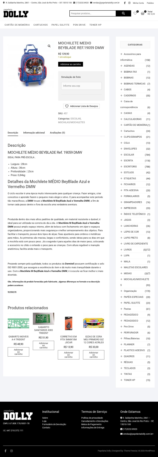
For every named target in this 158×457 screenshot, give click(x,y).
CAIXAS (128, 113)
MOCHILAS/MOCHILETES (71, 122)
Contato (46, 427)
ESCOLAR (76, 118)
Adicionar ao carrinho (70, 64)
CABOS (127, 89)
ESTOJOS (129, 172)
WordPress (150, 451)
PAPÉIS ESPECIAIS (133, 297)
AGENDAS (129, 65)
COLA (127, 142)
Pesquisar (123, 13)
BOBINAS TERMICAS (134, 83)
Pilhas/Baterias (132, 338)
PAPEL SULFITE (60, 25)
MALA (127, 261)
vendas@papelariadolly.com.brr (138, 434)
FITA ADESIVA (131, 190)
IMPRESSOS (130, 208)
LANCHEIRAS (131, 226)
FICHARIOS (129, 184)
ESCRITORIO (130, 166)
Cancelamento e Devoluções (94, 421)
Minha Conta (138, 3)
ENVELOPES (130, 148)
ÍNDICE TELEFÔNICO (135, 214)
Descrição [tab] (13, 132)
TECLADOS (129, 368)
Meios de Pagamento (91, 424)
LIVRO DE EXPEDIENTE (136, 243)
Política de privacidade (92, 418)
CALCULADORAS (132, 119)
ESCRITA (128, 160)
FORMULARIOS (131, 196)
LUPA (126, 255)
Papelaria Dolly (104, 451)
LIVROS (128, 249)
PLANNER (129, 344)
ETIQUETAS (130, 178)
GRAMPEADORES (133, 202)
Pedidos (150, 3)
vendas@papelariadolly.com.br (106, 3)
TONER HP (95, 25)
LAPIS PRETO (131, 237)
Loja (44, 421)
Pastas (127, 308)
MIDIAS (128, 273)
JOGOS (127, 220)
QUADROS (129, 356)
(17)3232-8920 (82, 3)
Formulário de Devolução (54, 424)
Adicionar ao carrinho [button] (18, 351)
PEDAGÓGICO (131, 314)
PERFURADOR (131, 332)
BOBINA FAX (130, 71)
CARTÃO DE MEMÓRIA (17, 25)
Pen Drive (79, 25)
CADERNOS (130, 95)
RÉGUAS (128, 362)
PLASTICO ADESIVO (134, 350)
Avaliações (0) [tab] (57, 132)
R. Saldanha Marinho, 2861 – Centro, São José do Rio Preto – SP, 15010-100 (38, 3)
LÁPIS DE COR (131, 231)
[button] (49, 46)
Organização (130, 291)
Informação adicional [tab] (34, 132)
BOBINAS (128, 77)
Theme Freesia (130, 451)
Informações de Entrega (92, 427)
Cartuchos (40, 25)
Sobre (45, 418)
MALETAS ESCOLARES (136, 267)
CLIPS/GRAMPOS (133, 136)
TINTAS (128, 374)
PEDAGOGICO (131, 320)
